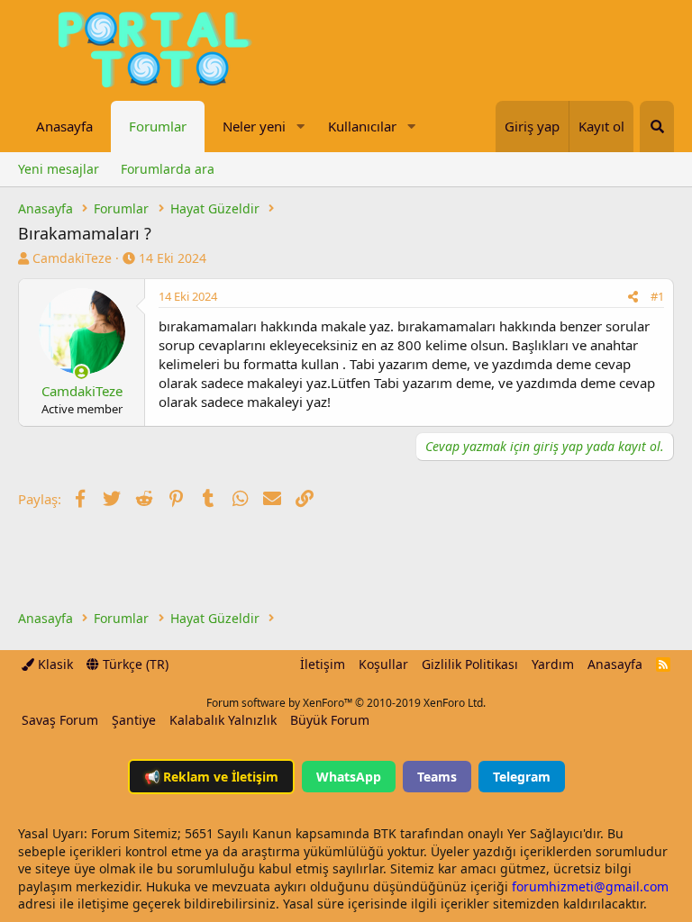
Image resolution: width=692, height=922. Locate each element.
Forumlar (158, 126)
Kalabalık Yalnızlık (223, 719)
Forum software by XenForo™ (346, 702)
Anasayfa (64, 126)
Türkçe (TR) (133, 664)
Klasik (53, 664)
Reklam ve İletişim (211, 776)
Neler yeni (254, 126)
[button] (300, 126)
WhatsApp (348, 776)
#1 (657, 296)
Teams (437, 776)
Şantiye (134, 719)
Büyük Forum (329, 719)
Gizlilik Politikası (470, 664)
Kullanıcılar (362, 126)
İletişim (322, 664)
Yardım (553, 664)
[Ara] (657, 126)
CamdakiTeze (72, 258)
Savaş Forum (60, 719)
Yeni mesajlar (58, 168)
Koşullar (383, 664)
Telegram (522, 776)
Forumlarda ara (167, 168)
